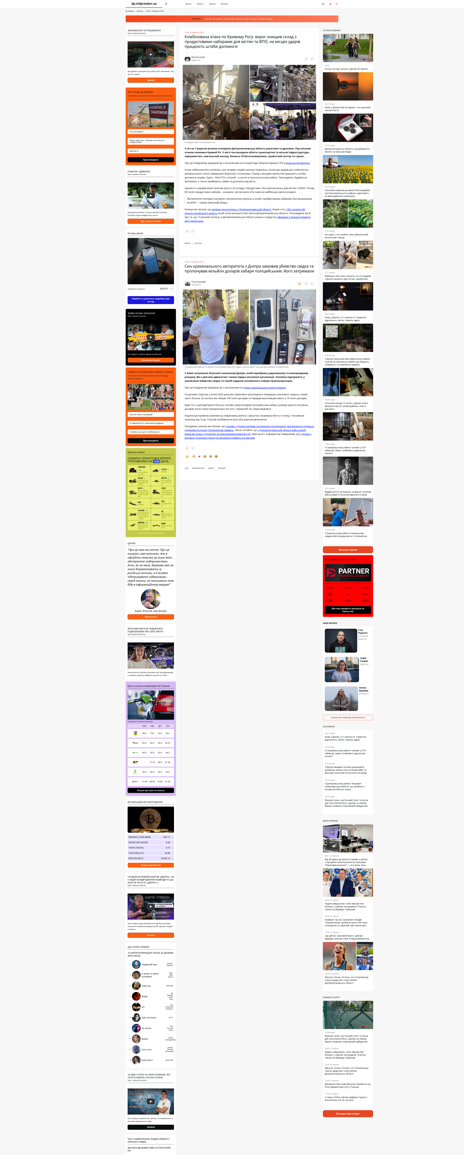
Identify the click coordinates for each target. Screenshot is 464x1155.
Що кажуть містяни (151, 221)
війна (187, 243)
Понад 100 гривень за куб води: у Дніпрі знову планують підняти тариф (239, 19)
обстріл (198, 243)
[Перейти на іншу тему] (330, 3)
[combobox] (166, 288)
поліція (221, 468)
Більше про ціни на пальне (150, 790)
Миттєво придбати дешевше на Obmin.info (348, 610)
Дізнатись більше (151, 360)
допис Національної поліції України (264, 387)
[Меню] (166, 4)
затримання (198, 468)
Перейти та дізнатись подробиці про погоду (151, 300)
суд (186, 468)
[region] (151, 295)
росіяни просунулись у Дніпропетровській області (241, 209)
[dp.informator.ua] (144, 4)
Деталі (151, 80)
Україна (212, 4)
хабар (211, 468)
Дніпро (189, 4)
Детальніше (151, 617)
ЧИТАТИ (151, 1127)
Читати (151, 935)
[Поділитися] (306, 59)
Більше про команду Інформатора (348, 717)
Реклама (224, 4)
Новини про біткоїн (151, 865)
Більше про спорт (348, 1113)
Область (200, 4)
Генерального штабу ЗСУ (155, 533)
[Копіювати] (311, 59)
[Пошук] (336, 3)
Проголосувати (151, 159)
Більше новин (348, 549)
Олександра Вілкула (298, 163)
